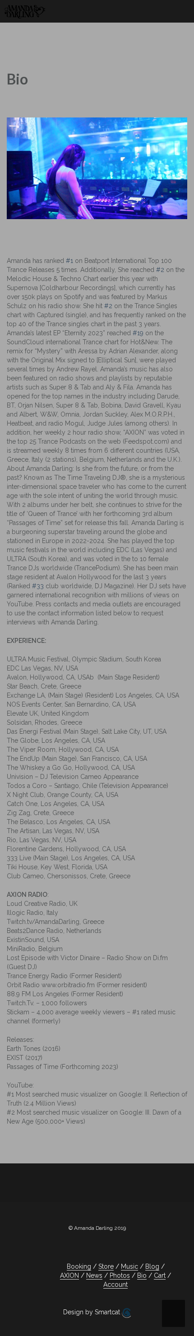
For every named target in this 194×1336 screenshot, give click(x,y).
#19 (138, 333)
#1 (69, 260)
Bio (142, 1275)
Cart (160, 1275)
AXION (69, 1275)
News (94, 1275)
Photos (120, 1275)
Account (115, 1284)
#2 (160, 269)
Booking (79, 1266)
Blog (152, 1266)
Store (106, 1266)
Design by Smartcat (92, 1312)
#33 (38, 586)
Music (129, 1266)
